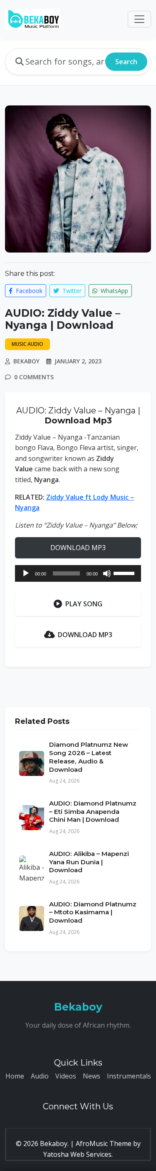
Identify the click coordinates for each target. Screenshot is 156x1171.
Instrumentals (129, 1076)
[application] (78, 573)
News (91, 1076)
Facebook (28, 291)
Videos (65, 1076)
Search (126, 61)
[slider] (125, 572)
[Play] (26, 573)
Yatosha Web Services (77, 1154)
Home (14, 1076)
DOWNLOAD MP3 (78, 547)
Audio (40, 1076)
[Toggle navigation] (139, 19)
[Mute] (107, 573)
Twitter (71, 291)
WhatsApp (113, 291)
